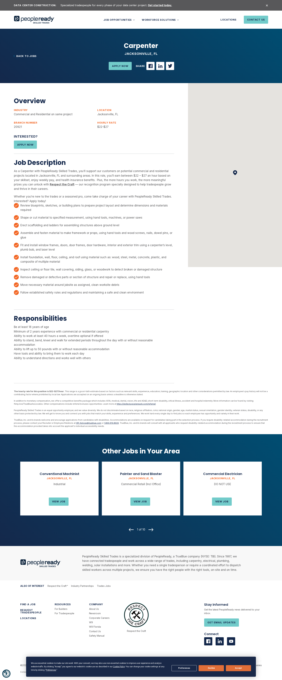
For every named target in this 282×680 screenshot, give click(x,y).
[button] (6, 674)
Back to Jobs (26, 56)
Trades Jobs (104, 586)
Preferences (184, 668)
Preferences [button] (51, 670)
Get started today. (160, 5)
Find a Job (28, 604)
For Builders (61, 609)
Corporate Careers (99, 618)
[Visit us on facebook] (208, 641)
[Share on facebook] (150, 66)
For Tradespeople (64, 613)
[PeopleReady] (34, 20)
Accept (238, 668)
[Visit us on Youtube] (231, 641)
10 (130, 518)
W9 (91, 622)
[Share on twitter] (170, 66)
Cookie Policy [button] (119, 666)
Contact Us (256, 19)
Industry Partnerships (82, 586)
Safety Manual (96, 635)
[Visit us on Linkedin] (220, 641)
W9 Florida (95, 626)
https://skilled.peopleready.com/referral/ (136, 404)
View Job (58, 501)
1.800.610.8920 (111, 423)
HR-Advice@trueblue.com (88, 423)
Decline (211, 668)
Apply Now (120, 66)
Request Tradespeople (31, 611)
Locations (228, 19)
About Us (94, 609)
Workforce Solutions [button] (159, 19)
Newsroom (95, 613)
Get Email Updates (221, 622)
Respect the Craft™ (57, 586)
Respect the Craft (136, 631)
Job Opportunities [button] (118, 19)
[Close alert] (267, 5)
